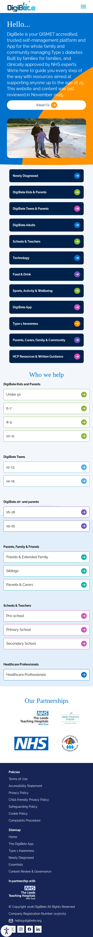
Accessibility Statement (25, 786)
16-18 (10, 512)
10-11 (10, 436)
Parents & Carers (19, 585)
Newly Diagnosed (21, 857)
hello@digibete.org (28, 920)
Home (13, 837)
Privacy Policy (19, 793)
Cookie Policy (18, 813)
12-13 (10, 467)
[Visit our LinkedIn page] (38, 929)
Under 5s (13, 394)
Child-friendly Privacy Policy (29, 799)
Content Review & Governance (30, 871)
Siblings (12, 571)
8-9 (9, 422)
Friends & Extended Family (27, 557)
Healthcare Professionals (26, 675)
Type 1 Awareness (21, 850)
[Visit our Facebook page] (29, 929)
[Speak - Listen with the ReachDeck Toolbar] (6, 931)
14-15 (10, 481)
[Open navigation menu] (83, 6)
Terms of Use (18, 779)
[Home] (21, 6)
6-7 (9, 408)
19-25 (10, 526)
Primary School (18, 630)
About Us (42, 105)
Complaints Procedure (24, 820)
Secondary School (21, 643)
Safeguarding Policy (23, 806)
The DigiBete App (21, 844)
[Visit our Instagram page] (20, 929)
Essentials (16, 864)
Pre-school (15, 616)
